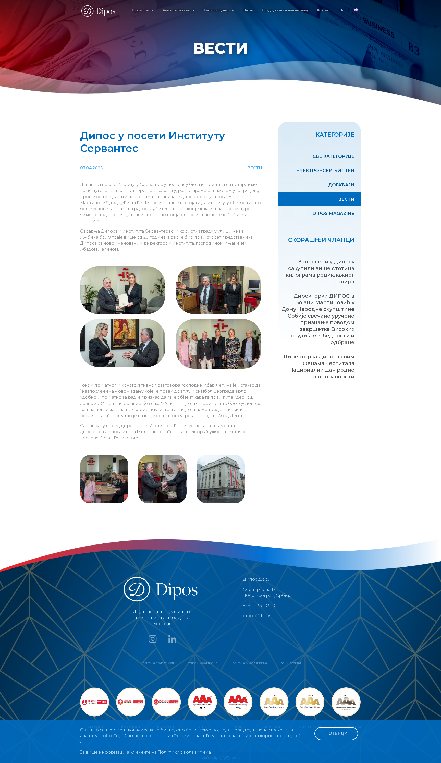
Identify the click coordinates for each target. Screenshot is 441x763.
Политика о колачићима (248, 663)
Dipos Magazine (333, 213)
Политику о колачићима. (185, 752)
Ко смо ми (140, 10)
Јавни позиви (290, 663)
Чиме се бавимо (176, 10)
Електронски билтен (325, 170)
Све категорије (333, 156)
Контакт (323, 10)
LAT (342, 10)
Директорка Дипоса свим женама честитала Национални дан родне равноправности (318, 367)
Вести (248, 10)
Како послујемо (217, 10)
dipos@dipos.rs (259, 615)
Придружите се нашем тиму (285, 10)
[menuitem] (356, 14)
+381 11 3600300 (259, 605)
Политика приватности (157, 663)
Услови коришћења (203, 663)
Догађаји (341, 184)
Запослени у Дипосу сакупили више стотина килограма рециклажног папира (320, 272)
